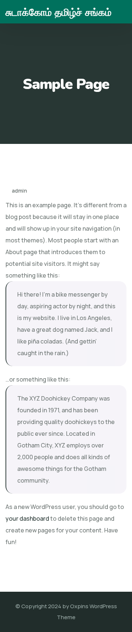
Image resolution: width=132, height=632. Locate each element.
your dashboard (27, 518)
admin (19, 190)
